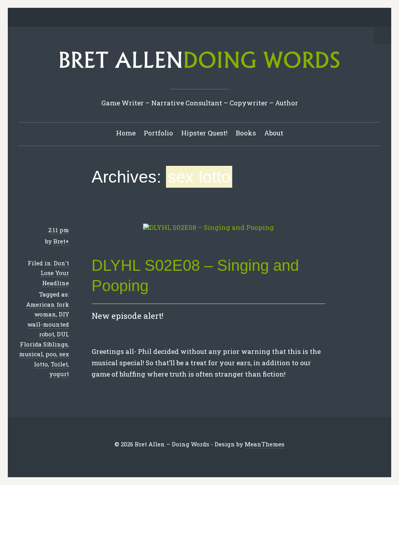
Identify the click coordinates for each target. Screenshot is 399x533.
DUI (62, 334)
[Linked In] (181, 18)
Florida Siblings (44, 344)
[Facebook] (169, 18)
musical (31, 354)
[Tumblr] (205, 18)
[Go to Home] (199, 70)
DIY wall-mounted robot (48, 324)
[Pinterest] (193, 18)
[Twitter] (157, 18)
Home (126, 132)
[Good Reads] (218, 18)
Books (246, 132)
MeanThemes (264, 444)
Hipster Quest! (204, 132)
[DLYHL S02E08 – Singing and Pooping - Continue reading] (208, 228)
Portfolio (158, 132)
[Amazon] (230, 18)
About (273, 132)
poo (51, 354)
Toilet (59, 364)
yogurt (59, 374)
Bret (59, 241)
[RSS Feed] (242, 18)
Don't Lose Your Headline (55, 273)
